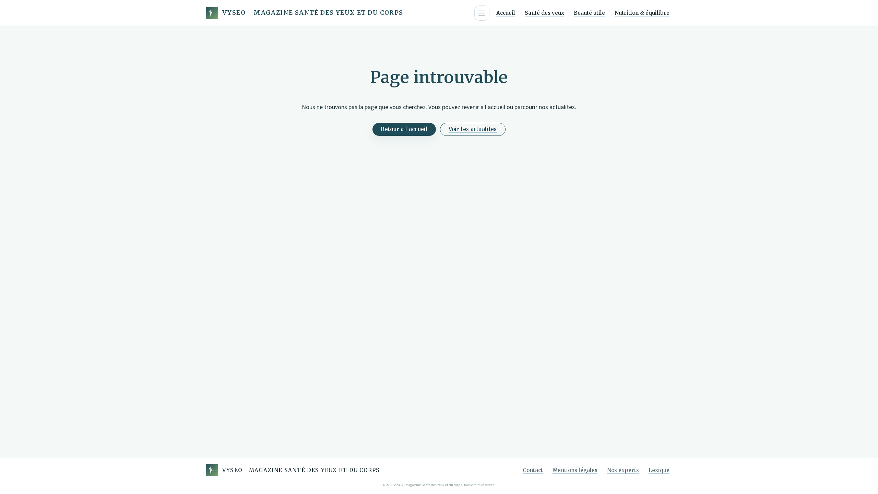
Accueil (505, 13)
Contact (533, 470)
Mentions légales (575, 470)
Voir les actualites (473, 129)
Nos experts (623, 470)
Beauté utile (589, 13)
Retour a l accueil (404, 129)
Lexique (659, 470)
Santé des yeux (544, 13)
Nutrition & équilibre (642, 13)
